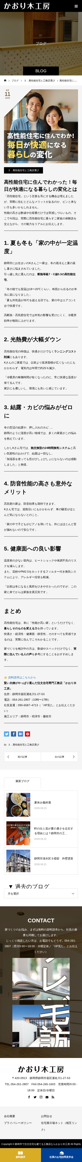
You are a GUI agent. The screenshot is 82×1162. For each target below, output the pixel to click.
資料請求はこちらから (22, 677)
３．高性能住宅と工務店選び (23, 170)
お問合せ (46, 1116)
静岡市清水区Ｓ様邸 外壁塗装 (53, 858)
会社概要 (9, 1116)
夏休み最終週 (42, 802)
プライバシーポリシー (18, 1122)
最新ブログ (22, 781)
